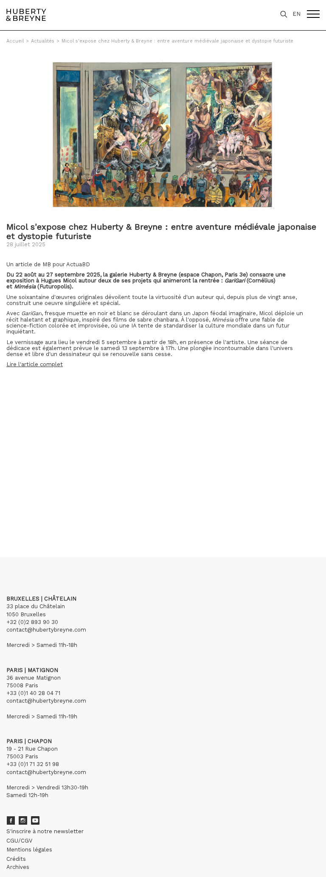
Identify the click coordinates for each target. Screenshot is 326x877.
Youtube (35, 820)
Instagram (23, 820)
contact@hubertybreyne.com (46, 629)
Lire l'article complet (34, 364)
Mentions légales (29, 849)
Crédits (16, 859)
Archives (17, 867)
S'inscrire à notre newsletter (45, 831)
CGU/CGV (19, 840)
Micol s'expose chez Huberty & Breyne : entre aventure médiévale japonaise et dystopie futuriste (177, 41)
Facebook (10, 820)
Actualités (42, 41)
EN (296, 14)
